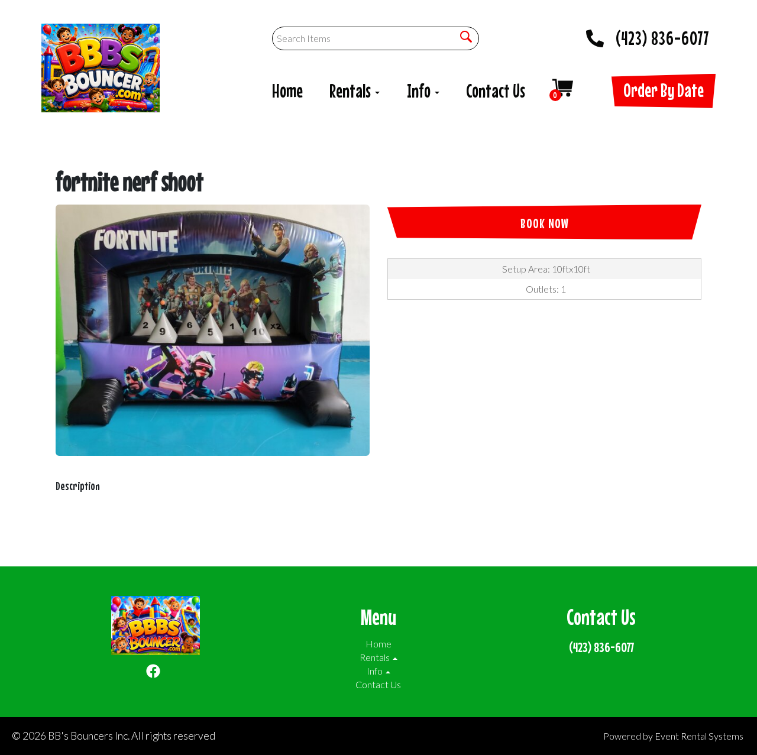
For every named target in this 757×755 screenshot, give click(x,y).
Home (287, 91)
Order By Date (663, 90)
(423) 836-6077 (663, 35)
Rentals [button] (351, 91)
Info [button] (420, 91)
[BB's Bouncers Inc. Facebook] (153, 673)
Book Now (544, 223)
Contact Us (495, 91)
